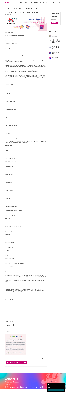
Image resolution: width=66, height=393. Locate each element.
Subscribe (55, 22)
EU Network (41, 2)
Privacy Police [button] (50, 387)
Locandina (10, 325)
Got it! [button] (56, 389)
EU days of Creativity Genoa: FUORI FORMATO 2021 (56, 47)
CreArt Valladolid (34, 2)
